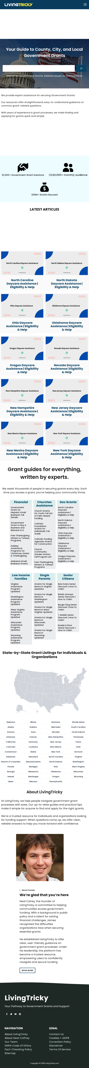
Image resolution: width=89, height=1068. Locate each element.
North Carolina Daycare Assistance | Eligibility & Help (22, 283)
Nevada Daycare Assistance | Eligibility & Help (67, 368)
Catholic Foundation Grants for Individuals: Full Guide (42, 528)
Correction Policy (60, 1042)
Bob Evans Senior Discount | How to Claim (67, 586)
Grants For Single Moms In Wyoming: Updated (43, 634)
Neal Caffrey (21, 1038)
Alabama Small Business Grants (19, 562)
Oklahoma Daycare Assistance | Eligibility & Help (67, 326)
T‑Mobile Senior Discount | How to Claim (67, 617)
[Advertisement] (44, 17)
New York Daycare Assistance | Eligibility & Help (67, 453)
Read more (27, 970)
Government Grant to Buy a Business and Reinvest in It (18, 526)
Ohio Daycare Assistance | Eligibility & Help (22, 326)
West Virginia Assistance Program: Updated (17, 613)
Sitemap (10, 1053)
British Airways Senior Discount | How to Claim (67, 597)
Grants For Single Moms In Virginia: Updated (43, 586)
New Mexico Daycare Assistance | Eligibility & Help (22, 453)
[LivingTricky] (17, 4)
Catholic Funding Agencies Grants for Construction (43, 541)
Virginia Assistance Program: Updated (16, 588)
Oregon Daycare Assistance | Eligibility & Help (22, 368)
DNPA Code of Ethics (18, 1045)
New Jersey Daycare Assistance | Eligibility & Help (67, 411)
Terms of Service (60, 1049)
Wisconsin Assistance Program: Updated (16, 626)
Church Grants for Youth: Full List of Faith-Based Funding (43, 514)
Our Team (11, 1042)
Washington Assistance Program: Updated (17, 600)
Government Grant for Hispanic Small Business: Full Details (18, 512)
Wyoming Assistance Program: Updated (16, 639)
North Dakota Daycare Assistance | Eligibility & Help (67, 283)
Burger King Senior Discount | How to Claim (67, 607)
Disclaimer (56, 1045)
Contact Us (56, 1034)
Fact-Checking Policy (18, 1049)
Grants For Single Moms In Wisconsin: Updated (43, 621)
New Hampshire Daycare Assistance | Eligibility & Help (22, 411)
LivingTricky (20, 1034)
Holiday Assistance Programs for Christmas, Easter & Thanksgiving (20, 550)
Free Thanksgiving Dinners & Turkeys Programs (20, 538)
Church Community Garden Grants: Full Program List (42, 553)
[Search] (81, 68)
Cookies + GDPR (59, 1038)
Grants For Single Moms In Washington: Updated (43, 598)
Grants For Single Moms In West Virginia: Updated (43, 609)
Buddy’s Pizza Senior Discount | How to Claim (67, 628)
